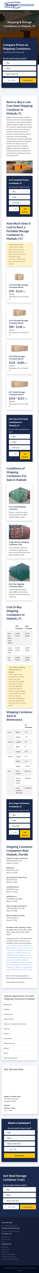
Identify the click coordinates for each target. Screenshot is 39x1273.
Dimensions (6, 1237)
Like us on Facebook (8, 1254)
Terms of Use (31, 1268)
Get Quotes (28, 80)
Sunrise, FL (20, 967)
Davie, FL (21, 960)
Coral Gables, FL (11, 950)
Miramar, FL (13, 953)
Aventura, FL (25, 955)
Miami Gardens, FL (13, 948)
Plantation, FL (28, 962)
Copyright (19, 1270)
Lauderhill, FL (11, 967)
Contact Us (5, 1249)
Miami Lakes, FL (19, 946)
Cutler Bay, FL (11, 965)
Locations (5, 1252)
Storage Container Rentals (11, 1231)
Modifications (6, 1239)
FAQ (3, 1242)
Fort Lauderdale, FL (24, 965)
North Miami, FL (26, 948)
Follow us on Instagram (10, 1259)
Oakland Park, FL (19, 969)
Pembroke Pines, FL (13, 955)
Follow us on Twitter (9, 1257)
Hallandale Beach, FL (13, 957)
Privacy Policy (23, 1268)
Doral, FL (9, 946)
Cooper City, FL (11, 960)
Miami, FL (28, 946)
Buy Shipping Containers (10, 1226)
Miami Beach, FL (23, 953)
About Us (5, 1247)
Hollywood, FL (27, 957)
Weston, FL (18, 962)
